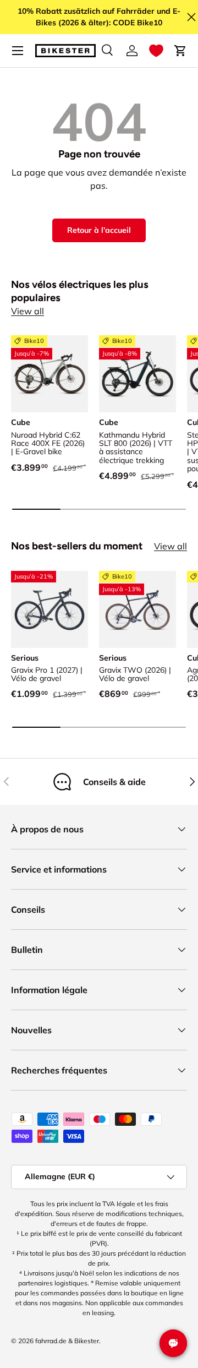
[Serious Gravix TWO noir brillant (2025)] (137, 609)
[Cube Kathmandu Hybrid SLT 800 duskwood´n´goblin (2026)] (137, 373)
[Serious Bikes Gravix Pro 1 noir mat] (49, 609)
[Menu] (18, 51)
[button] (156, 51)
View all (27, 311)
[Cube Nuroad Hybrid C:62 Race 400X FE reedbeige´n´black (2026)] (49, 373)
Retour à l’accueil (99, 230)
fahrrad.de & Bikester (67, 1341)
